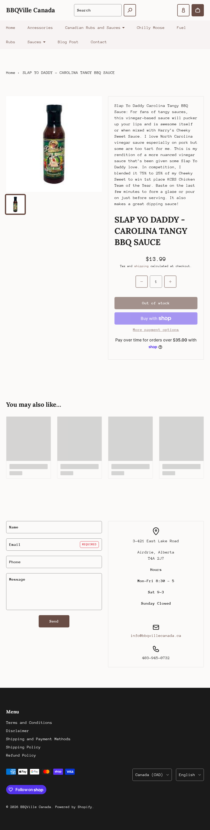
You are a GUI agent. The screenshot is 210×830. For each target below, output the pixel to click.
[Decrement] (141, 281)
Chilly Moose (151, 27)
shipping (141, 266)
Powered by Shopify (73, 807)
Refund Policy (21, 755)
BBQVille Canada (35, 807)
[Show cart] (198, 10)
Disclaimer (17, 730)
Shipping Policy (23, 747)
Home (10, 27)
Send (54, 621)
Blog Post (68, 42)
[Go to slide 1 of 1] (15, 204)
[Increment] (170, 281)
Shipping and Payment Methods (38, 739)
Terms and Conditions (29, 722)
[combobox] (97, 10)
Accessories (40, 27)
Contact (99, 42)
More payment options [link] (156, 329)
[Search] (130, 10)
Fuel (181, 27)
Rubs (10, 42)
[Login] (183, 10)
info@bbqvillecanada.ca (156, 635)
